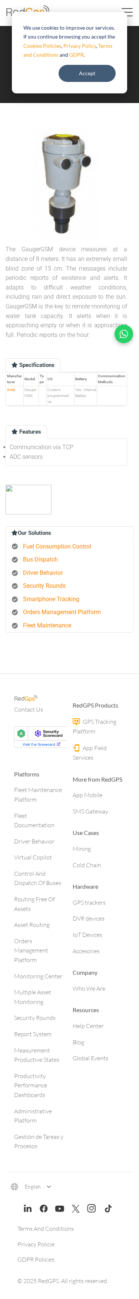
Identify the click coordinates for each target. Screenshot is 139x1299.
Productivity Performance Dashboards (30, 1085)
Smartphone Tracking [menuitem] (51, 599)
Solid (11, 390)
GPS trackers (89, 902)
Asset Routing (32, 924)
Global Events (90, 1058)
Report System (33, 1034)
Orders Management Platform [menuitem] (62, 612)
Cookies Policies (42, 46)
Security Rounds (35, 1017)
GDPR (76, 55)
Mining (82, 848)
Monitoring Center (38, 976)
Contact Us (28, 709)
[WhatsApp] (124, 334)
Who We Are (89, 988)
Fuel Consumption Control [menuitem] (57, 546)
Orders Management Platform (31, 950)
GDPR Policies (35, 1259)
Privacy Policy (79, 46)
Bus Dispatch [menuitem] (40, 559)
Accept (87, 73)
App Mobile (87, 795)
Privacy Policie (35, 1244)
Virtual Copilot (33, 857)
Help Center (88, 1026)
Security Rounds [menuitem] (44, 585)
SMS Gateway (90, 811)
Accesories (86, 951)
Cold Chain (87, 865)
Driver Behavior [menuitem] (43, 572)
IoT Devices (87, 934)
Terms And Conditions (45, 1228)
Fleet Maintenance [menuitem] (47, 625)
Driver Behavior (34, 841)
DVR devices (89, 918)
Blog (78, 1042)
